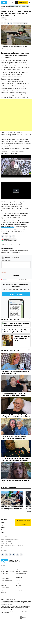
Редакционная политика (7, 530)
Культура (3, 592)
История (18, 583)
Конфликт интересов (21, 573)
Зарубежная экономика (22, 571)
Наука (2, 583)
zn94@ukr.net (20, 545)
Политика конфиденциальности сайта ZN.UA (10, 615)
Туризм (17, 587)
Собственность (19, 590)
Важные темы (5, 6)
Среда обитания (5, 587)
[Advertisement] (16, 115)
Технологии (4, 585)
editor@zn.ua (24, 547)
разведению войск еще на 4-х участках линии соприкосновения (15, 224)
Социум (18, 580)
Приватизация (5, 578)
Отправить (16, 275)
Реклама (3, 527)
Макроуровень (4, 573)
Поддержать (24, 2)
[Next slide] (30, 6)
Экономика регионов (6, 580)
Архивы (3, 522)
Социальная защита (21, 569)
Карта (2, 532)
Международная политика (8, 571)
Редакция (3, 525)
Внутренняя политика (6, 569)
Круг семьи (18, 585)
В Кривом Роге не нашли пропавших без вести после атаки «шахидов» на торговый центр (12, 508)
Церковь (3, 590)
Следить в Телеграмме (17, 294)
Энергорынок (4, 576)
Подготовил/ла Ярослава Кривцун (11, 244)
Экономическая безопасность (20, 576)
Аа (16, 2)
